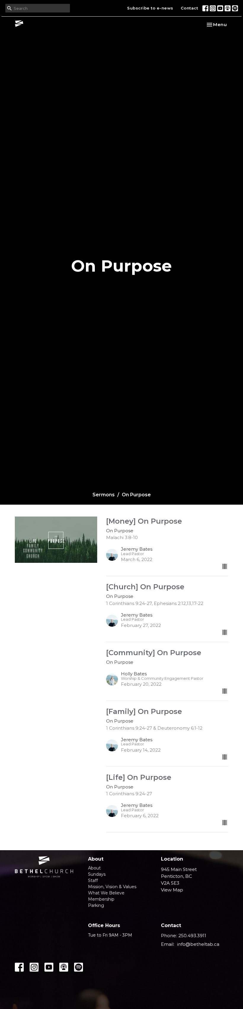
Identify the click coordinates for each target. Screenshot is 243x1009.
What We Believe (106, 893)
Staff (93, 880)
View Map (172, 890)
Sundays (96, 874)
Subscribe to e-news (150, 8)
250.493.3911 (192, 935)
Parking (96, 905)
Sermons (103, 495)
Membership (101, 899)
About (94, 868)
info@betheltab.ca (198, 944)
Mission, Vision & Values (112, 886)
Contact (189, 8)
